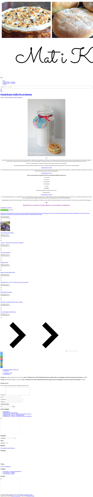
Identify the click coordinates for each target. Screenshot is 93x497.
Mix (17, 369)
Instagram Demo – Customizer (9, 83)
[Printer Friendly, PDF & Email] (4, 209)
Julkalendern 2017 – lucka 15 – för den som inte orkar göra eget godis (14, 282)
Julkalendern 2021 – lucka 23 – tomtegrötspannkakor (13, 415)
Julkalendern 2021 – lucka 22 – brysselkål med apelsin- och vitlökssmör (17, 416)
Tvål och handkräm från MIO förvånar (8, 311)
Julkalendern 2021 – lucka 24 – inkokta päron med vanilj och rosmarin (17, 413)
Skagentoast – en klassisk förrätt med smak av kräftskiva (12, 302)
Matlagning (20, 97)
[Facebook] (46, 353)
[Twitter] (46, 355)
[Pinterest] (46, 359)
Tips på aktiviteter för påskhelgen (7, 232)
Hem (4, 80)
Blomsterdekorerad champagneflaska (10, 412)
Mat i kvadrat (9, 494)
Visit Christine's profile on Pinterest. (8, 448)
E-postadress (3, 399)
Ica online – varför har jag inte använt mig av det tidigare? (12, 242)
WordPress (21, 494)
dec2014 (2, 91)
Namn (2, 397)
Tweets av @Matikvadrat (6, 466)
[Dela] (46, 367)
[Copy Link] (46, 363)
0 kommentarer (6, 370)
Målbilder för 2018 (4, 262)
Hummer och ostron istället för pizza (8, 272)
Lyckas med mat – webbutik (8, 473)
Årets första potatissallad (5, 252)
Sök (13, 406)
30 (1, 89)
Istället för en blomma (13, 97)
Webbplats (3, 401)
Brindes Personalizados (15, 495)
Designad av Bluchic (28, 494)
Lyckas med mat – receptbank (9, 472)
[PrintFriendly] (46, 365)
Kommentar (3, 394)
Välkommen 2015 (6, 374)
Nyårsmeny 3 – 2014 (8, 372)
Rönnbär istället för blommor (6, 292)
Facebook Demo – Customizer (9, 81)
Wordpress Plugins (30, 495)
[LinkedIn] (46, 361)
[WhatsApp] (46, 357)
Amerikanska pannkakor (8, 369)
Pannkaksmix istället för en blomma (16, 94)
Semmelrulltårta (6, 411)
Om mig (4, 84)
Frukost (6, 97)
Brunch (14, 369)
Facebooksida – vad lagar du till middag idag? (12, 471)
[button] (1, 78)
